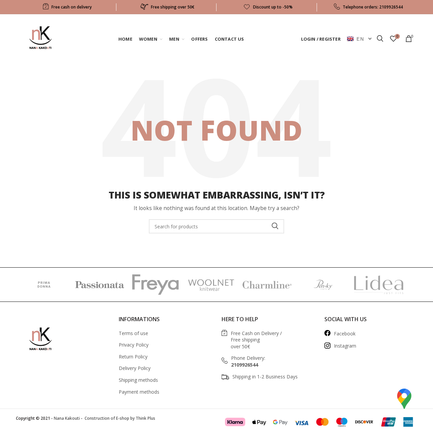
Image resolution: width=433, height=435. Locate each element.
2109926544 (391, 7)
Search (275, 226)
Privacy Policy (134, 344)
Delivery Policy (135, 368)
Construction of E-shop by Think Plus (119, 418)
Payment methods (139, 392)
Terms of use (133, 333)
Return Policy (133, 356)
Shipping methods (138, 380)
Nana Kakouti (67, 418)
